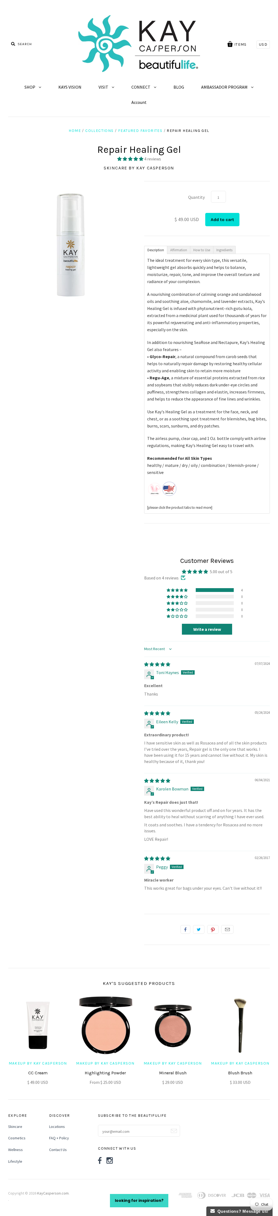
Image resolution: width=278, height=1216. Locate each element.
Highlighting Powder (105, 1072)
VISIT (104, 87)
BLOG (178, 87)
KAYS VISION (69, 87)
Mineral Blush (173, 1072)
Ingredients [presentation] (224, 250)
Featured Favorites (140, 130)
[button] (130, 159)
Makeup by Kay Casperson (38, 1063)
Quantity (196, 197)
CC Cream (38, 1072)
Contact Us (58, 1149)
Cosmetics (17, 1138)
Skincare (15, 1126)
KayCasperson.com (53, 1193)
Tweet (198, 929)
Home (75, 130)
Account (139, 102)
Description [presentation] (155, 250)
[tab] (155, 250)
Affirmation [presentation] (178, 250)
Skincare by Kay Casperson (139, 167)
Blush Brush (240, 1072)
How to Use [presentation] (201, 250)
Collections (99, 130)
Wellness (15, 1149)
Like (185, 929)
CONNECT (141, 87)
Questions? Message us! (241, 1211)
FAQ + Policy (59, 1138)
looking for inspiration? (139, 1200)
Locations (57, 1126)
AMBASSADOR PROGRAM (224, 87)
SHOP (30, 87)
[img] (157, 664)
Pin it (213, 929)
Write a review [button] (207, 629)
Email (227, 929)
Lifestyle (15, 1161)
